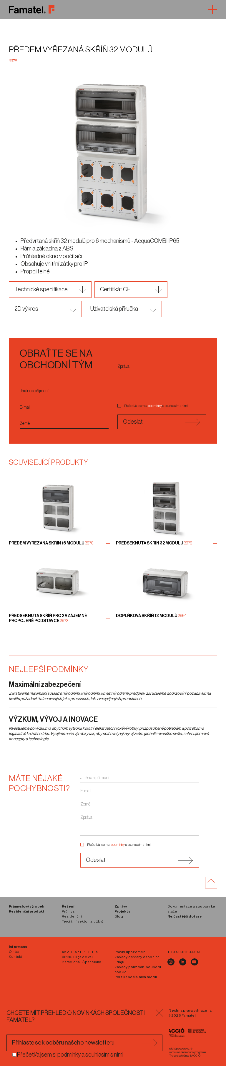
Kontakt (15, 956)
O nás (14, 951)
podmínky (155, 405)
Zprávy (120, 906)
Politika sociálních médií (135, 977)
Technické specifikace (41, 290)
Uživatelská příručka (114, 309)
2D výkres (26, 309)
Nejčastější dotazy (184, 916)
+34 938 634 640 (186, 952)
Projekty (122, 911)
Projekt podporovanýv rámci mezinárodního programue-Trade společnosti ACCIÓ (186, 1052)
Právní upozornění (130, 952)
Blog (118, 916)
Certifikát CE (115, 290)
